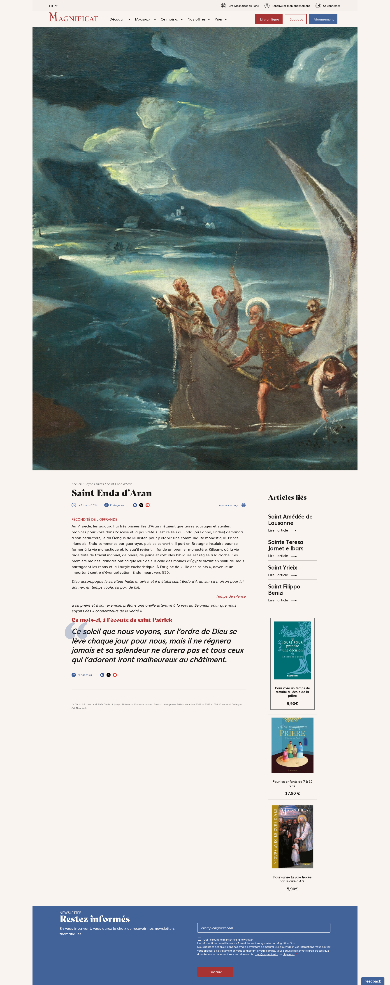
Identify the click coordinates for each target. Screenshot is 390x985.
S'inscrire (215, 971)
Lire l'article (278, 530)
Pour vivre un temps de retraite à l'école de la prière (292, 692)
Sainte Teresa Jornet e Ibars (285, 545)
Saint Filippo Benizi (284, 589)
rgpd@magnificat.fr (266, 954)
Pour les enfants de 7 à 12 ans (292, 783)
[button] (135, 505)
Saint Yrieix (282, 567)
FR (51, 5)
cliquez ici (289, 954)
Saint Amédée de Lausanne (290, 519)
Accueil (76, 484)
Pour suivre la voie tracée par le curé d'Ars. (292, 879)
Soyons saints (94, 484)
